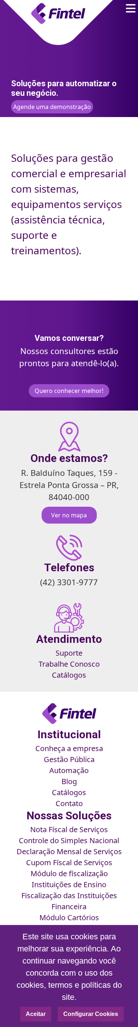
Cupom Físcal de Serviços (69, 862)
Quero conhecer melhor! (69, 391)
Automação (69, 770)
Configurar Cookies (90, 1014)
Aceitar (36, 1014)
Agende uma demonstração (52, 107)
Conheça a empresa (69, 748)
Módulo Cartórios (69, 917)
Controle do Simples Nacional (69, 840)
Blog (69, 781)
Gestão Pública (69, 759)
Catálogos (69, 675)
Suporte (69, 653)
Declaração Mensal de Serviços (69, 851)
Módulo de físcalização (69, 873)
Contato (69, 803)
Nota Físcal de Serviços (69, 829)
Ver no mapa (69, 515)
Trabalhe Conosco (69, 664)
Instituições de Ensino (69, 884)
